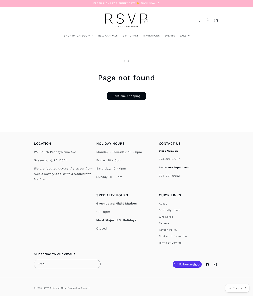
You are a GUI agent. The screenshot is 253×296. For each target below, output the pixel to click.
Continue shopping (126, 96)
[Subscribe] (96, 264)
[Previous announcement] (35, 3)
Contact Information (173, 236)
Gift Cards (166, 216)
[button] (198, 20)
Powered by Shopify (78, 288)
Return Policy (168, 229)
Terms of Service (170, 242)
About (163, 203)
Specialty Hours (170, 210)
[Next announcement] (218, 3)
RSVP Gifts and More (55, 288)
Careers (164, 223)
